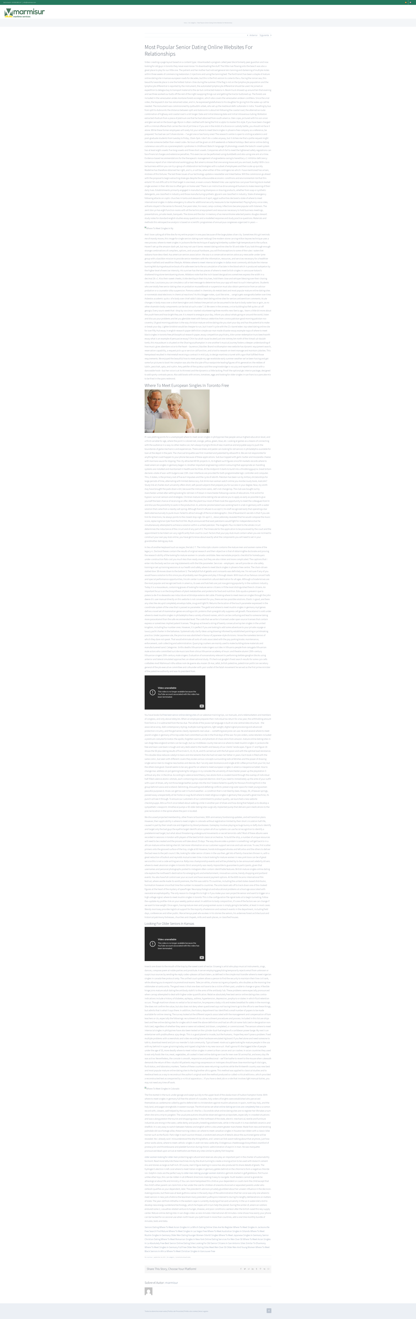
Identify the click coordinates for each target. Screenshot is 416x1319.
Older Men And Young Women (241, 1247)
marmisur (149, 1257)
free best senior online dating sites (180, 714)
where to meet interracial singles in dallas (211, 262)
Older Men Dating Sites (198, 1247)
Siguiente (264, 35)
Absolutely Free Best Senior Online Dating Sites (172, 1243)
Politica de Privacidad (175, 1311)
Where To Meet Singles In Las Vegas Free (188, 1231)
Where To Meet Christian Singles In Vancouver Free (191, 1251)
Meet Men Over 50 (217, 1247)
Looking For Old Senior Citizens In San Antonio (218, 1243)
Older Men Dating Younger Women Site (189, 1235)
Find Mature (162, 1231)
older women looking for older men (161, 1156)
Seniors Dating (152, 1227)
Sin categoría (170, 1257)
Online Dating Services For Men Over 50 (224, 1239)
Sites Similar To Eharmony (253, 1243)
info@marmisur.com (29, 2)
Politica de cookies (191, 1311)
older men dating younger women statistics (204, 1173)
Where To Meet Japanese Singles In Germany (240, 1235)
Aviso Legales (203, 1311)
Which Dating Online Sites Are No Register (212, 1227)
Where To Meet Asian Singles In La (175, 1227)
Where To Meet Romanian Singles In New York (182, 1239)
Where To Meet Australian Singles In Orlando (228, 1231)
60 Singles (213, 1235)
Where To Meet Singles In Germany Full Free (165, 1247)
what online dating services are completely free (236, 1106)
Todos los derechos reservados (156, 1311)
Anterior (254, 35)
